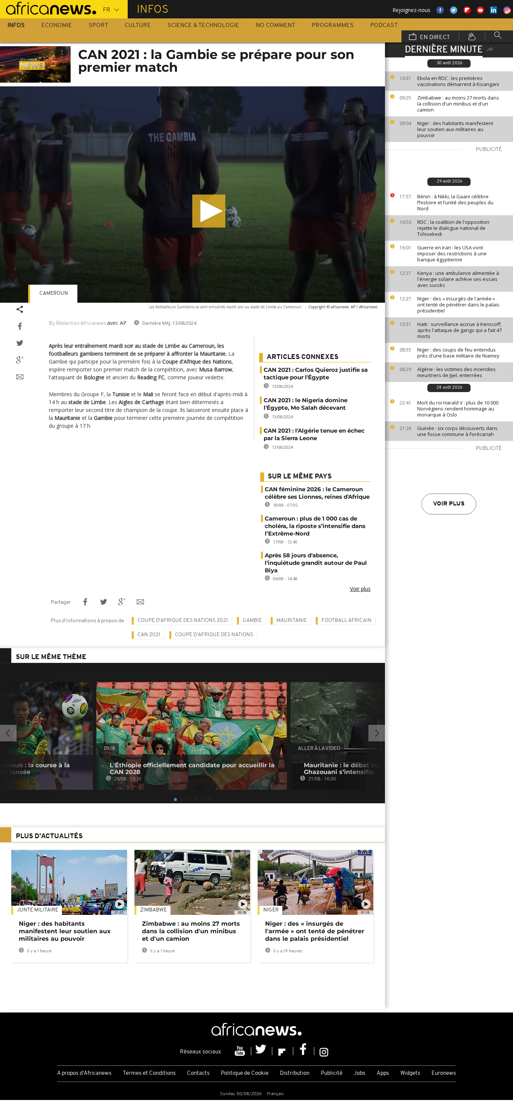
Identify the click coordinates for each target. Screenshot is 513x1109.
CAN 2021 (148, 635)
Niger (271, 910)
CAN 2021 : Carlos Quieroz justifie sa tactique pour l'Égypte (316, 373)
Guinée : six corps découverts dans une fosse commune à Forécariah (457, 431)
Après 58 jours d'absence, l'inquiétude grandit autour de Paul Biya (316, 563)
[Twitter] (261, 1051)
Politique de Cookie (245, 1073)
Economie (56, 26)
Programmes (333, 26)
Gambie (252, 620)
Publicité (332, 1073)
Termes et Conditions (149, 1073)
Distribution (294, 1073)
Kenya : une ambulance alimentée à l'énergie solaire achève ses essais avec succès (458, 279)
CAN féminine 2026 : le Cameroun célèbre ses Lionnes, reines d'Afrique (317, 493)
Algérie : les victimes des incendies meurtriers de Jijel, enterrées (456, 372)
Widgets (410, 1073)
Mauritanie (291, 620)
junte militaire (37, 910)
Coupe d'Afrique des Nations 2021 (182, 620)
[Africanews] (48, 7)
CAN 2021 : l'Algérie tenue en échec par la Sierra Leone (314, 434)
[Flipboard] (282, 1051)
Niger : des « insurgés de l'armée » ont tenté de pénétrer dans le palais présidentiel (458, 305)
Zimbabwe (153, 910)
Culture (138, 26)
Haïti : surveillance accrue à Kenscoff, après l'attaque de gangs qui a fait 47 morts (459, 330)
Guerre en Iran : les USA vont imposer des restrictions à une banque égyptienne (452, 253)
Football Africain (346, 620)
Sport (98, 26)
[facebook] (303, 1051)
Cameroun (53, 293)
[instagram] (323, 1051)
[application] (192, 194)
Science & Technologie (203, 26)
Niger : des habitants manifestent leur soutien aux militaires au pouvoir (455, 129)
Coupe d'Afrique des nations (214, 635)
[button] (208, 211)
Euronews (444, 1073)
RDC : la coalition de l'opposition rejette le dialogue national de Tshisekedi (453, 228)
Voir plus (449, 504)
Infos (16, 26)
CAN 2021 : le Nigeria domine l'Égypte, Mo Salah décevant (305, 404)
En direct (434, 38)
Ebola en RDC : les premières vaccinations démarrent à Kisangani (458, 81)
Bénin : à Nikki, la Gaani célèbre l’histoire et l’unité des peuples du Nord (455, 202)
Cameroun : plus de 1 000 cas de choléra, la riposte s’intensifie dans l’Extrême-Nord (315, 526)
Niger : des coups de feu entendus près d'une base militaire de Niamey (458, 353)
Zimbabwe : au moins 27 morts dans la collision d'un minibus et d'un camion (458, 104)
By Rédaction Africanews (77, 323)
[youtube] (240, 1051)
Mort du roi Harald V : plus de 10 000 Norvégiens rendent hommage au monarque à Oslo (457, 409)
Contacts (198, 1073)
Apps (383, 1073)
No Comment (275, 26)
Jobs (359, 1073)
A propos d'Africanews (84, 1073)
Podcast (384, 26)
